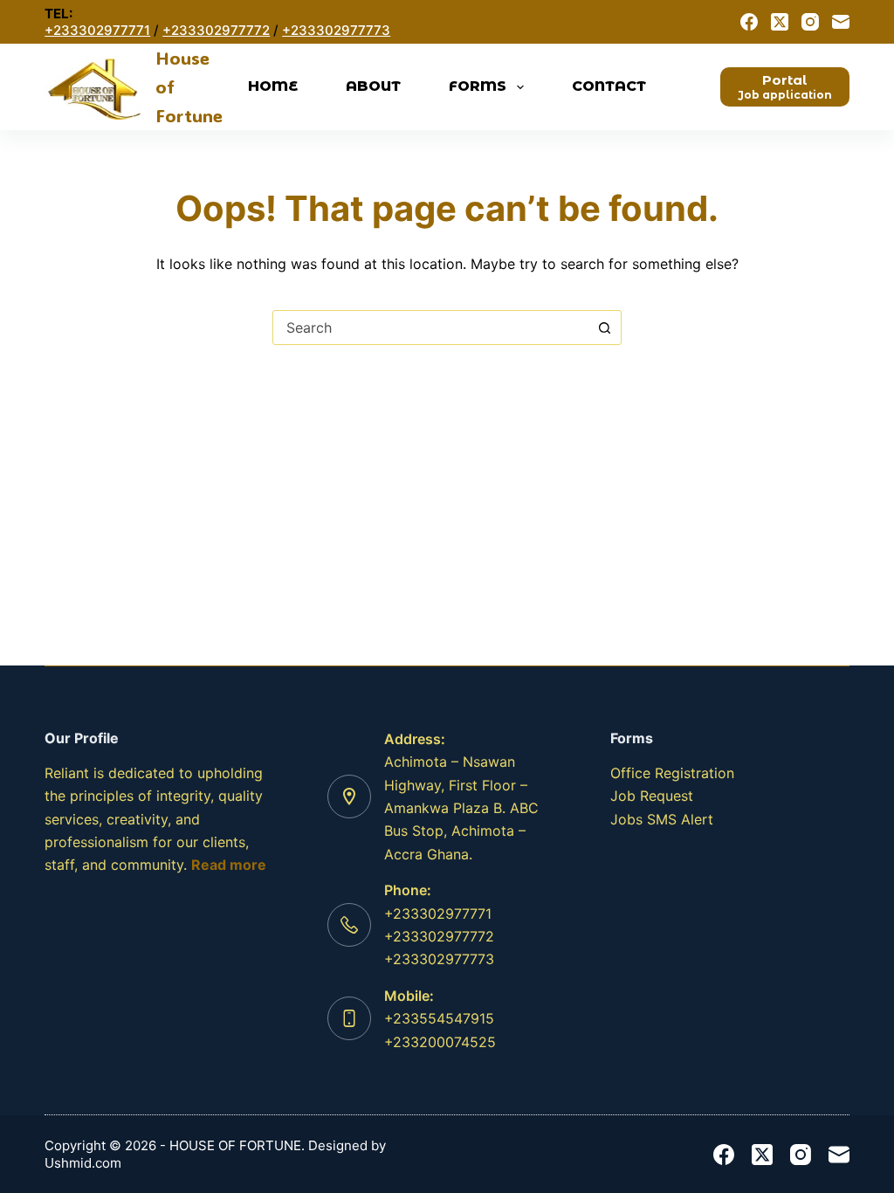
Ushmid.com (83, 1163)
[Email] (840, 22)
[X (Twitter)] (779, 22)
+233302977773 (336, 30)
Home (273, 86)
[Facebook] (749, 22)
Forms (477, 86)
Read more (228, 864)
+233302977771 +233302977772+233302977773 (439, 937)
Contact (609, 86)
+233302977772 (216, 30)
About (373, 86)
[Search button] (604, 327)
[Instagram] (810, 22)
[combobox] (430, 327)
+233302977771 (97, 30)
